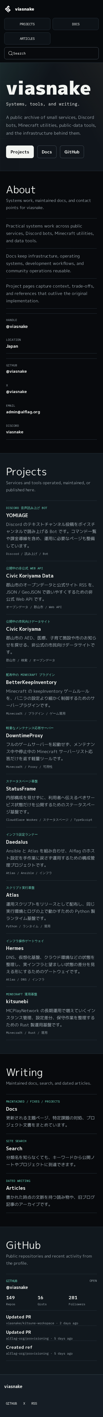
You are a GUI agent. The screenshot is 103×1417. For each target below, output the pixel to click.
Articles (27, 38)
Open (93, 1281)
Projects (27, 24)
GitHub (71, 152)
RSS (34, 1403)
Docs (75, 24)
